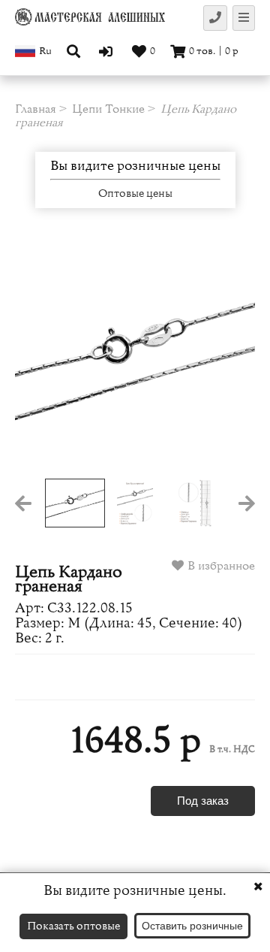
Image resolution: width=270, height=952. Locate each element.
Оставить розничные (192, 926)
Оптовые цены (135, 194)
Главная (35, 108)
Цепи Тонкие (108, 108)
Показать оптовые (73, 926)
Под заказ (203, 800)
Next (231, 358)
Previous (39, 358)
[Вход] (107, 51)
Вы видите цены (135, 166)
